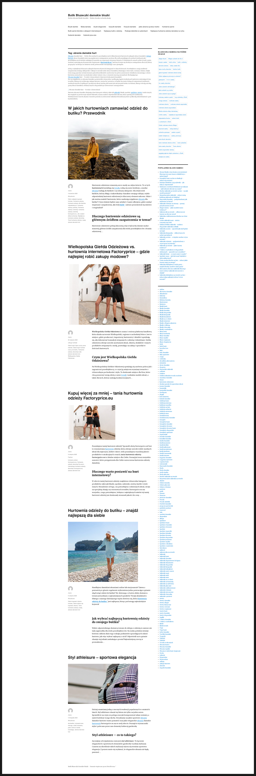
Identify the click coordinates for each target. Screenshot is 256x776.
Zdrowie (162, 666)
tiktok (161, 624)
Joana (70, 191)
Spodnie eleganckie (166, 537)
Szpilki (162, 617)
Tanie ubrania (177, 146)
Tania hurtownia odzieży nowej (77, 220)
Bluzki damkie (73, 27)
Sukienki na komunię (166, 582)
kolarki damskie (165, 399)
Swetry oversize (165, 607)
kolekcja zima (164, 413)
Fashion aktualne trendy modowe (171, 376)
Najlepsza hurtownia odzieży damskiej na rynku (167, 31)
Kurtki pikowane (165, 447)
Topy (161, 628)
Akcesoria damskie (166, 291)
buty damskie (164, 352)
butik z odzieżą (182, 62)
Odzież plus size (165, 485)
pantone (162, 489)
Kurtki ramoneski (165, 453)
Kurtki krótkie (164, 445)
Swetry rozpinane (165, 609)
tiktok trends (164, 626)
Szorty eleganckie (165, 615)
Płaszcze (162, 495)
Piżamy (162, 493)
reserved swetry (163, 129)
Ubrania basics (164, 645)
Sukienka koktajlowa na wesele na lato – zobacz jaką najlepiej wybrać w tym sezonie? (173, 277)
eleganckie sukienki (166, 369)
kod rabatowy (164, 397)
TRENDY (162, 638)
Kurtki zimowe (164, 455)
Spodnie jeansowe (166, 539)
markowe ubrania (163, 104)
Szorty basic (164, 611)
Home (162, 380)
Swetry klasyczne (165, 605)
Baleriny (162, 296)
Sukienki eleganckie (166, 565)
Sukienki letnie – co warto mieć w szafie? (173, 254)
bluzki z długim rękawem (168, 323)
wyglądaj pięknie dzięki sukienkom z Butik (171, 153)
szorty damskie (165, 613)
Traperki (163, 636)
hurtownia (109, 449)
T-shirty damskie (165, 619)
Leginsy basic (164, 462)
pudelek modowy (165, 508)
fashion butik (176, 69)
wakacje (162, 655)
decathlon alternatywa (167, 361)
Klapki (162, 394)
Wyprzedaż (163, 657)
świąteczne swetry (164, 157)
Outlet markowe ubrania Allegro (168, 125)
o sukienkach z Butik (165, 122)
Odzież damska (165, 483)
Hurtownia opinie (168, 27)
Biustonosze (164, 302)
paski (161, 491)
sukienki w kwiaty (165, 590)
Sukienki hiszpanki (166, 567)
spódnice (134, 92)
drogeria (162, 367)
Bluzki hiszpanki (165, 315)
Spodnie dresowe (165, 535)
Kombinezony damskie (167, 418)
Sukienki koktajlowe (166, 569)
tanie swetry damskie (165, 146)
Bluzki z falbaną (165, 325)
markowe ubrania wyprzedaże (167, 108)
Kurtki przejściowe (166, 449)
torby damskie (164, 632)
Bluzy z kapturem (165, 342)
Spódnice (163, 521)
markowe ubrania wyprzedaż (178, 104)
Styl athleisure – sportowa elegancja (102, 657)
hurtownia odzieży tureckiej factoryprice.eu (76, 212)
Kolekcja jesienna (165, 403)
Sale (161, 512)
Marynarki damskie (166, 466)
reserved (163, 510)
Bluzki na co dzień (165, 319)
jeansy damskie (165, 386)
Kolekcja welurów (165, 409)
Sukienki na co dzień (166, 579)
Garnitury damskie (166, 378)
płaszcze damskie (166, 497)
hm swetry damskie (164, 83)
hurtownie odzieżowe (167, 382)
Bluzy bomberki (165, 334)
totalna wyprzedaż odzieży (166, 150)
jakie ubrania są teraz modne (149, 27)
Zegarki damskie (165, 668)
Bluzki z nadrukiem (166, 329)
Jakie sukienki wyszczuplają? (167, 94)
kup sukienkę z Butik (181, 97)
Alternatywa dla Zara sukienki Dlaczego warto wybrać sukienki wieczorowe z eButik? (173, 271)
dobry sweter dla (175, 66)
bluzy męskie (164, 338)
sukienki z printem (166, 596)
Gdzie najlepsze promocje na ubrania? (170, 76)
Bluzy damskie (164, 336)
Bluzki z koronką (165, 327)
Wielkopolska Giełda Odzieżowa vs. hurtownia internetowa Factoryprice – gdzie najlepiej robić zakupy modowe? (109, 251)
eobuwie (162, 371)
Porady (162, 500)
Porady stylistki (165, 502)
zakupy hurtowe (72, 343)
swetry (140, 92)
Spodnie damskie (165, 533)
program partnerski (166, 506)
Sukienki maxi (164, 573)
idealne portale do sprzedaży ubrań (171, 384)
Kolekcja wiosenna (166, 411)
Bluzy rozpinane (165, 340)
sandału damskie (165, 514)
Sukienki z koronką (166, 594)
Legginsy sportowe (166, 460)
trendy (117, 188)
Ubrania (70, 56)
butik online (172, 62)
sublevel (162, 550)
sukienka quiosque (164, 132)
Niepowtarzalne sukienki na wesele (171, 479)
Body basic (163, 346)
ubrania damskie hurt (74, 222)
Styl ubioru (163, 548)
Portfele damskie (165, 504)
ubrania (95, 191)
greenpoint (162, 80)
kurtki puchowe (165, 451)
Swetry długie (164, 603)
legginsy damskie (166, 458)
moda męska (164, 472)
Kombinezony (164, 415)
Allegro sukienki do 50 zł (175, 59)
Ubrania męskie (165, 649)
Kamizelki (163, 388)
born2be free (164, 348)
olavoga (70, 725)
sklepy (162, 518)
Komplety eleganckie (167, 430)
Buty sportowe (164, 355)
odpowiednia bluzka (164, 118)
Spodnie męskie (165, 542)
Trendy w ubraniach (166, 642)
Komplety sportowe (166, 432)
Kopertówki (163, 434)
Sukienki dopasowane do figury (170, 561)
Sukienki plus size (89, 35)
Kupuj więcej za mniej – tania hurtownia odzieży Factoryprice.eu (105, 395)
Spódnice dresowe (166, 527)
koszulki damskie (115, 27)
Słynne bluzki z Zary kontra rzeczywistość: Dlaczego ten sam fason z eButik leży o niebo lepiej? (173, 174)
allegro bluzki (162, 59)
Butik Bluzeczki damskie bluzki (89, 15)
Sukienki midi (164, 575)
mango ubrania (163, 101)
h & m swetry (170, 80)
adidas (162, 289)
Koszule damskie (130, 27)
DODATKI (163, 363)
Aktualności (71, 196)
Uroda (162, 653)
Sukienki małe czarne (167, 571)
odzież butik (175, 118)
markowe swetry (174, 101)
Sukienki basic (164, 556)
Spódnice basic (165, 523)
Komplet (162, 420)
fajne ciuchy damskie (165, 69)
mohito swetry (163, 115)
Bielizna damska (165, 300)
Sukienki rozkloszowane (168, 588)
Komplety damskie (166, 424)
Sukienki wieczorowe (166, 592)
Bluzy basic (163, 331)
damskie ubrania (163, 66)
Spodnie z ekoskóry (166, 544)
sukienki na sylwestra (167, 584)
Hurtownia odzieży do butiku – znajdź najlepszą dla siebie (103, 512)
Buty (161, 350)
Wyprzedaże (164, 659)
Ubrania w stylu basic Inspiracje (170, 651)
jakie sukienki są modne (166, 90)
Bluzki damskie (165, 308)
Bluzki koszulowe (165, 317)
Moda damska (86, 27)
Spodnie (162, 529)
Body (161, 344)
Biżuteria (163, 304)
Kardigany (163, 392)
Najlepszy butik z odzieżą (113, 31)
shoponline (163, 516)
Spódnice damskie (166, 525)
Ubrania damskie (73, 77)
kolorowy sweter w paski (166, 97)
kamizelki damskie (166, 390)
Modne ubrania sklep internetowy (168, 111)
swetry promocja (176, 136)
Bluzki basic (163, 306)
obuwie (162, 481)
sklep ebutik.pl (174, 129)
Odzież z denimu (165, 487)
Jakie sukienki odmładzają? (167, 87)
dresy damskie (165, 365)
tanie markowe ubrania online (167, 143)
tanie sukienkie (182, 143)
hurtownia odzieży (78, 201)
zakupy (162, 661)
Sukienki (162, 554)
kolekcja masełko (165, 405)
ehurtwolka (71, 723)
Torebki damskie (165, 634)
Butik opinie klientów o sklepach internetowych (84, 31)
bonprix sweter (163, 62)
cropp (162, 357)
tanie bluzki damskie (165, 139)
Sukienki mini (164, 577)
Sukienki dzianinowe (166, 563)
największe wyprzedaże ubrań (177, 115)
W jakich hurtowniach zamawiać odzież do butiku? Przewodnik (108, 110)
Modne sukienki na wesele (168, 476)
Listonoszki (163, 464)
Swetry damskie (165, 600)
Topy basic (163, 630)
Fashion (70, 457)
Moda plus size (164, 474)
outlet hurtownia (77, 725)
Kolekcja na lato (165, 407)
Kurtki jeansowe (165, 443)
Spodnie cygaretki (166, 531)
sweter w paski (176, 132)
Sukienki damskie (74, 35)
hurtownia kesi (79, 723)
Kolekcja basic (164, 401)
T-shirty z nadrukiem (167, 621)
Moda (161, 468)
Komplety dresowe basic (168, 428)
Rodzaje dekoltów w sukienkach (136, 31)
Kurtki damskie (165, 441)
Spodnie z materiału (166, 546)
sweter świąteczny (164, 136)
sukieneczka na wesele (167, 552)
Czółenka (163, 359)
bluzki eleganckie (100, 27)
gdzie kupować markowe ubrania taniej (170, 73)
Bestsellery (163, 298)
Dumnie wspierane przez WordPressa (102, 766)
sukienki (117, 92)
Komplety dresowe (166, 426)
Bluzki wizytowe (165, 321)
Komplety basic (165, 422)
